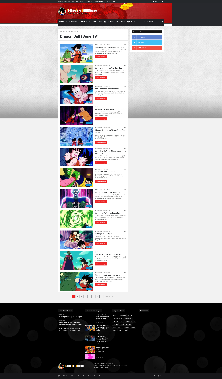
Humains (115, 324)
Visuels (120, 330)
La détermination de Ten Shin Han (108, 68)
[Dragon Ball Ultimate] (75, 11)
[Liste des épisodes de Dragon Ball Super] (90, 349)
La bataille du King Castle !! (105, 172)
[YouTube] (159, 376)
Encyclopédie (95, 22)
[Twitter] (157, 376)
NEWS (63, 22)
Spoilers (120, 327)
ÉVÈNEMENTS (99, 1)
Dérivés (121, 22)
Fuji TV (121, 321)
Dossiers (109, 22)
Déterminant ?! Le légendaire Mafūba (109, 47)
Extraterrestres (127, 318)
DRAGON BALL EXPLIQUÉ (79, 1)
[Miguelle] (90, 356)
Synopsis (127, 327)
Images (122, 324)
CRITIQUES (90, 1)
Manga (73, 22)
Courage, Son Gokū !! (103, 234)
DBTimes (130, 315)
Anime (83, 22)
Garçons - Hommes (130, 321)
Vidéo (114, 330)
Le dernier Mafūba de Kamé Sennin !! (109, 213)
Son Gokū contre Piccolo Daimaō (108, 254)
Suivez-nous (144, 311)
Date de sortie (122, 315)
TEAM (113, 1)
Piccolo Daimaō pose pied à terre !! (108, 275)
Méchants (128, 324)
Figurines (115, 321)
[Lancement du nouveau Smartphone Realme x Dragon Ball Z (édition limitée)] (90, 328)
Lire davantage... (101, 57)
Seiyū (114, 327)
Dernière (108, 296)
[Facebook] (154, 376)
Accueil (63, 31)
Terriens (133, 327)
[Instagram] (161, 376)
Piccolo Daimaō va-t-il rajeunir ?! (107, 192)
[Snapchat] (163, 376)
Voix (126, 330)
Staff (131, 22)
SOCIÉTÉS (107, 1)
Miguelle (98, 355)
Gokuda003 (99, 44)
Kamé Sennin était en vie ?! (105, 109)
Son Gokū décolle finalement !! (107, 89)
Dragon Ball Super (117, 318)
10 (97, 296)
